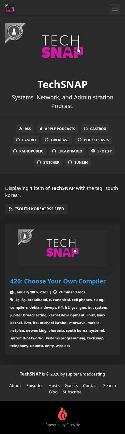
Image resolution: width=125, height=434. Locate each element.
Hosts (54, 385)
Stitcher (51, 162)
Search (109, 385)
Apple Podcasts (60, 128)
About (15, 385)
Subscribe (72, 392)
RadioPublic (31, 151)
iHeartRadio (70, 151)
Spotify (104, 151)
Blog (53, 392)
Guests (71, 385)
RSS (28, 128)
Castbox (98, 128)
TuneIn (81, 162)
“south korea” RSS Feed (39, 209)
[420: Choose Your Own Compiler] (62, 248)
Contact (90, 385)
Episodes (34, 385)
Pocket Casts (96, 139)
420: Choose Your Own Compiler (58, 281)
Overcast (60, 139)
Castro (29, 139)
